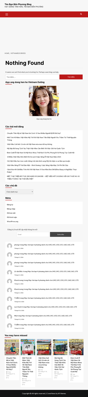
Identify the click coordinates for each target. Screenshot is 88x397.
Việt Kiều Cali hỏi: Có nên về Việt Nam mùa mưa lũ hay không (29, 144)
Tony (9, 372)
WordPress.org (12, 221)
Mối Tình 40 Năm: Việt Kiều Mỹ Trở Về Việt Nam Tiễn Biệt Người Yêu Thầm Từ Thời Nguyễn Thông (41, 138)
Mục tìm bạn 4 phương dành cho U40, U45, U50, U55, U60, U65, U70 (49, 245)
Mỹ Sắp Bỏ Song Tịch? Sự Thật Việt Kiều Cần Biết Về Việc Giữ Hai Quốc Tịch (36, 148)
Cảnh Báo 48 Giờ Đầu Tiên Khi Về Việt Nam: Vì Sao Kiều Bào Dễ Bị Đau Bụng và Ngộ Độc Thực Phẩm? (42, 170)
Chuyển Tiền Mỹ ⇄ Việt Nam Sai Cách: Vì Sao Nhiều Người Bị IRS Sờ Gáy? (34, 133)
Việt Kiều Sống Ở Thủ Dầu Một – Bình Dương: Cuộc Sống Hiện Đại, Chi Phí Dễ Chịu (37, 165)
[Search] (81, 14)
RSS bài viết (11, 213)
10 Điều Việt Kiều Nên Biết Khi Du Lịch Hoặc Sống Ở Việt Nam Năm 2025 (34, 157)
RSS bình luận (12, 217)
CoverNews (51, 393)
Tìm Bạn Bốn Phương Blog (18, 4)
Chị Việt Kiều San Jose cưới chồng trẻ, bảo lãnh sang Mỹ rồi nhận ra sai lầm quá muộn (38, 161)
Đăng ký (10, 205)
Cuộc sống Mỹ (11, 352)
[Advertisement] (44, 33)
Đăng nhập (11, 209)
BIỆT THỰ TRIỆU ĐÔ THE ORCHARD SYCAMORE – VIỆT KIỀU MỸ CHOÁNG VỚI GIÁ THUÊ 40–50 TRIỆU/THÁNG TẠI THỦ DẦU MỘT (43, 177)
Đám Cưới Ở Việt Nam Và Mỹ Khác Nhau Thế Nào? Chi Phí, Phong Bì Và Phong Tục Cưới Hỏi (40, 153)
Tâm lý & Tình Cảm (27, 352)
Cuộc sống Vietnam (42, 352)
